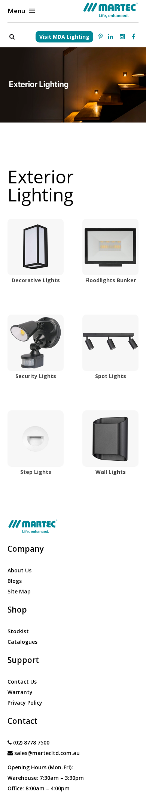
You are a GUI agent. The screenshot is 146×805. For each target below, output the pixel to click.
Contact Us (22, 681)
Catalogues (22, 641)
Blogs (14, 580)
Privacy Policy (24, 702)
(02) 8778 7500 (31, 742)
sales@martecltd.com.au (47, 753)
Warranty (20, 692)
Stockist (18, 631)
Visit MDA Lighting (64, 36)
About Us (19, 570)
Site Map (19, 591)
